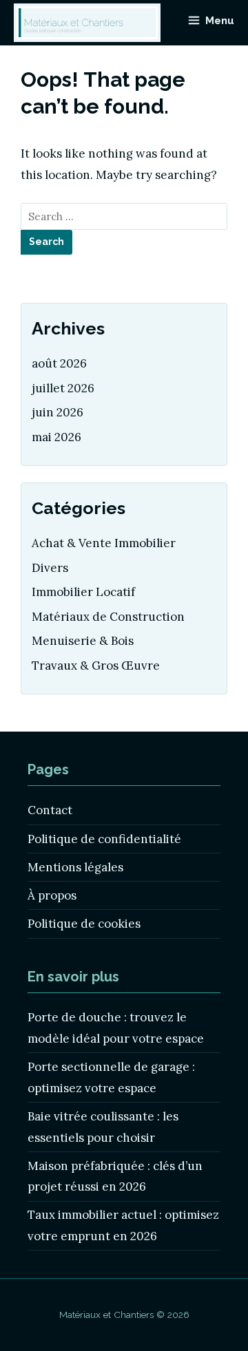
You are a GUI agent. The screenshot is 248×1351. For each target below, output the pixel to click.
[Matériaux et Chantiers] (87, 22)
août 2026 (59, 363)
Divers (50, 567)
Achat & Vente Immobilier (104, 543)
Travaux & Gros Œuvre (96, 665)
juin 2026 (57, 412)
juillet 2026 (63, 388)
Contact (50, 810)
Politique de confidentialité (104, 839)
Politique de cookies (84, 923)
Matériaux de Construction (108, 616)
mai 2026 (56, 437)
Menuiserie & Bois (83, 640)
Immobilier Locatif (83, 591)
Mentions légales (75, 867)
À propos (52, 895)
